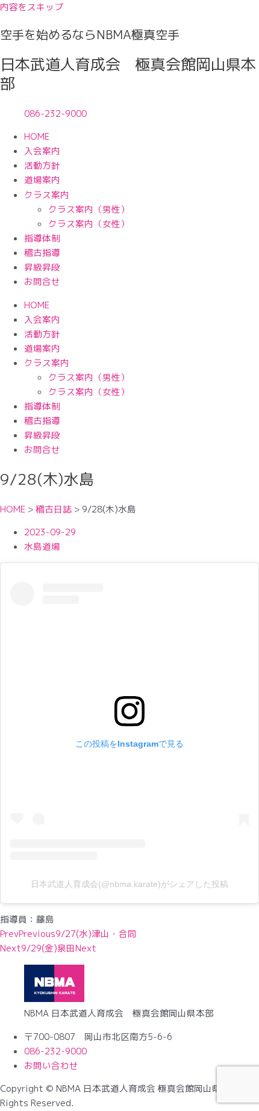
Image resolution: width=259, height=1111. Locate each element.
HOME (36, 136)
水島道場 (42, 546)
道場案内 (42, 179)
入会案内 (42, 151)
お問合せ (42, 281)
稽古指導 (42, 252)
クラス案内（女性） (89, 223)
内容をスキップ (31, 7)
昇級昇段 (42, 267)
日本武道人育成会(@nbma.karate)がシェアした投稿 (129, 884)
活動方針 (42, 165)
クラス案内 (46, 194)
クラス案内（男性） (89, 209)
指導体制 (42, 238)
